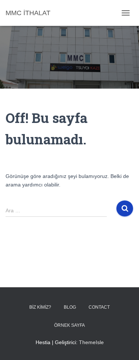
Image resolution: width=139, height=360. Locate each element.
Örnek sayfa (69, 325)
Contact (99, 307)
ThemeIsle (91, 342)
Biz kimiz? (40, 307)
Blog (70, 307)
